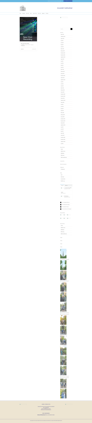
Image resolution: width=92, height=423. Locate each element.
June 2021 (62, 83)
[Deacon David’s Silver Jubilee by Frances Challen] (68, 219)
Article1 (62, 149)
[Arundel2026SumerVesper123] (63, 389)
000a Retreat (62, 153)
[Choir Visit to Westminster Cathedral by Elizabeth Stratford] (65, 216)
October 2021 (62, 77)
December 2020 (63, 94)
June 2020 (62, 106)
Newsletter (50, 414)
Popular (62, 185)
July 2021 (62, 81)
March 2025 (62, 34)
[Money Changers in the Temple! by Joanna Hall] (68, 216)
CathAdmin (23, 44)
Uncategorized (23, 45)
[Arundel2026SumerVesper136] (63, 292)
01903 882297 (47, 407)
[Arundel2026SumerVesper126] (64, 376)
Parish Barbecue (66, 196)
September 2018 (63, 141)
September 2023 (63, 36)
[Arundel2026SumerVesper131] (63, 325)
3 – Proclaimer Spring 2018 (67, 187)
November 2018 (63, 139)
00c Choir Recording (25, 43)
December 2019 (63, 118)
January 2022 (62, 73)
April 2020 (62, 110)
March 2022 (62, 69)
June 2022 (62, 63)
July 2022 (62, 61)
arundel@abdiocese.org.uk (47, 408)
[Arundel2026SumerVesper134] (63, 302)
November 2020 (63, 96)
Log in (61, 174)
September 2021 (63, 79)
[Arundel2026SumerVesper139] (63, 260)
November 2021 (63, 75)
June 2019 (62, 129)
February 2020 (63, 114)
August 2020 (62, 102)
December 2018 (63, 137)
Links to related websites (46, 413)
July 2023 (62, 40)
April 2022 (62, 67)
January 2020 (62, 116)
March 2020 (62, 112)
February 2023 (63, 50)
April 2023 (62, 46)
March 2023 (62, 48)
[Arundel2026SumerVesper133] (64, 314)
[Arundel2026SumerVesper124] (64, 377)
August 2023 (62, 38)
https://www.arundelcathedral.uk (46, 409)
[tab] (66, 202)
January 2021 (62, 92)
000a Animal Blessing (64, 157)
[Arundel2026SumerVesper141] (63, 249)
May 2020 (62, 108)
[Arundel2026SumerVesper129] (63, 335)
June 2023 (62, 42)
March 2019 (62, 133)
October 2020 (62, 98)
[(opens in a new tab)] (28, 29)
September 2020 (63, 100)
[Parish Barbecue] (62, 196)
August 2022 (62, 59)
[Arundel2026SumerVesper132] (64, 312)
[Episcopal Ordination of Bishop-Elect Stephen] (65, 219)
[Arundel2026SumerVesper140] (64, 259)
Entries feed (62, 176)
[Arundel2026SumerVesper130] (63, 315)
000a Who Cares (63, 151)
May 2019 (62, 131)
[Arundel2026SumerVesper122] (63, 379)
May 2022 (62, 65)
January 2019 (62, 135)
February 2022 (63, 71)
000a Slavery (62, 155)
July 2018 (62, 143)
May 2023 (62, 44)
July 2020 (62, 104)
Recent (66, 185)
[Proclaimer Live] (62, 216)
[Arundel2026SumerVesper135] (63, 282)
